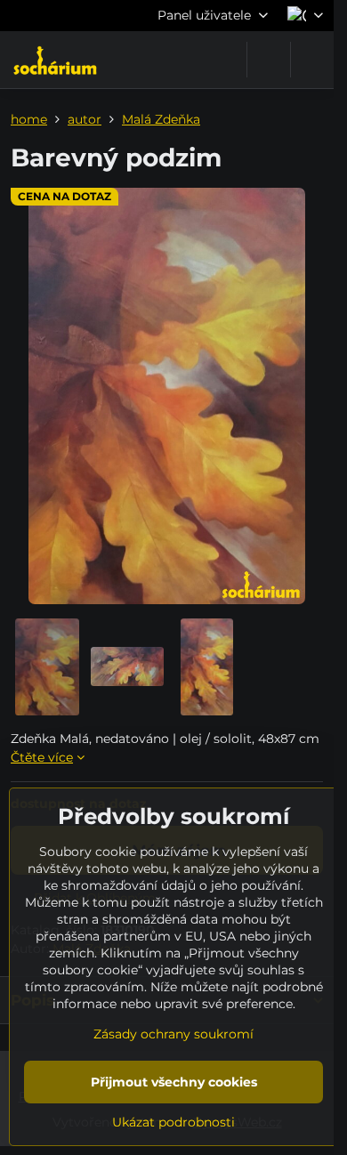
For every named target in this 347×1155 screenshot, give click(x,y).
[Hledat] (268, 59)
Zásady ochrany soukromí (173, 1034)
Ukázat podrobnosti (173, 1122)
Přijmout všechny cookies (174, 1082)
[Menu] (312, 59)
